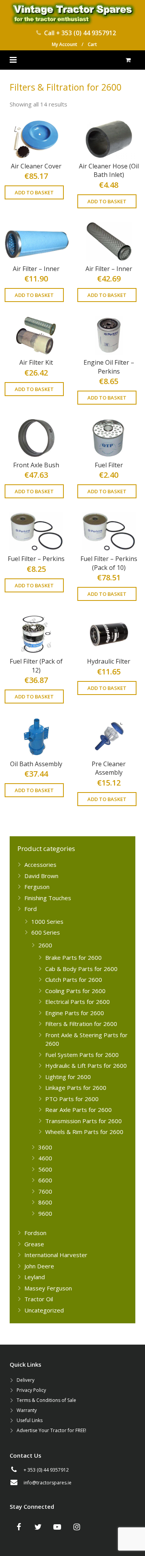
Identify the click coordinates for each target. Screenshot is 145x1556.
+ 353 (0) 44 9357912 (86, 33)
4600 (45, 1158)
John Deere (39, 1266)
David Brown (41, 876)
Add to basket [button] (34, 192)
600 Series (45, 932)
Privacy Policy (31, 1390)
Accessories (40, 864)
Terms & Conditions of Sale (46, 1400)
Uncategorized (44, 1310)
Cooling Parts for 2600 (75, 991)
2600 (45, 945)
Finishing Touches (47, 898)
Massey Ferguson (48, 1288)
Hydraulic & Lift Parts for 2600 (86, 1065)
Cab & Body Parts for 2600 (81, 969)
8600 (45, 1202)
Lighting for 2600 (68, 1077)
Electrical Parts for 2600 (77, 1001)
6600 (45, 1180)
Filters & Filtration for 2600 (81, 1024)
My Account (64, 44)
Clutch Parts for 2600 (73, 979)
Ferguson (36, 886)
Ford (30, 909)
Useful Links (30, 1420)
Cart (92, 44)
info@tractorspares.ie (48, 1482)
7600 (45, 1191)
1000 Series (47, 921)
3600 (45, 1147)
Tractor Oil (38, 1299)
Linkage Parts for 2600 (75, 1087)
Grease (34, 1244)
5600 (45, 1169)
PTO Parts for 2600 (72, 1099)
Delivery (25, 1380)
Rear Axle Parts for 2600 (78, 1109)
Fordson (35, 1233)
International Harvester (55, 1255)
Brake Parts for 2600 (73, 957)
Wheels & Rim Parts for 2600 (84, 1132)
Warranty (27, 1410)
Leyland (34, 1277)
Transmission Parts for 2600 (83, 1121)
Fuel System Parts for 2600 (82, 1054)
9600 (45, 1213)
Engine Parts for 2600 (74, 1013)
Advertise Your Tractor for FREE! (51, 1430)
